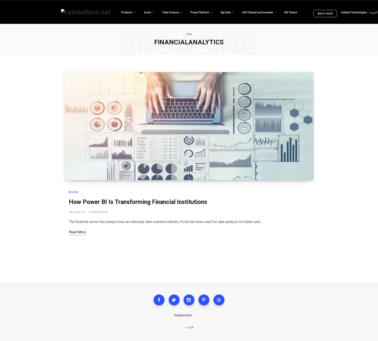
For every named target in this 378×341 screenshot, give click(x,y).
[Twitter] (174, 299)
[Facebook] (159, 299)
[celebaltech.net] (86, 12)
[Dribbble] (219, 299)
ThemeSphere (183, 315)
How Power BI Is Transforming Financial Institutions (138, 201)
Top (190, 327)
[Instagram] (189, 299)
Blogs (74, 192)
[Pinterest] (203, 299)
